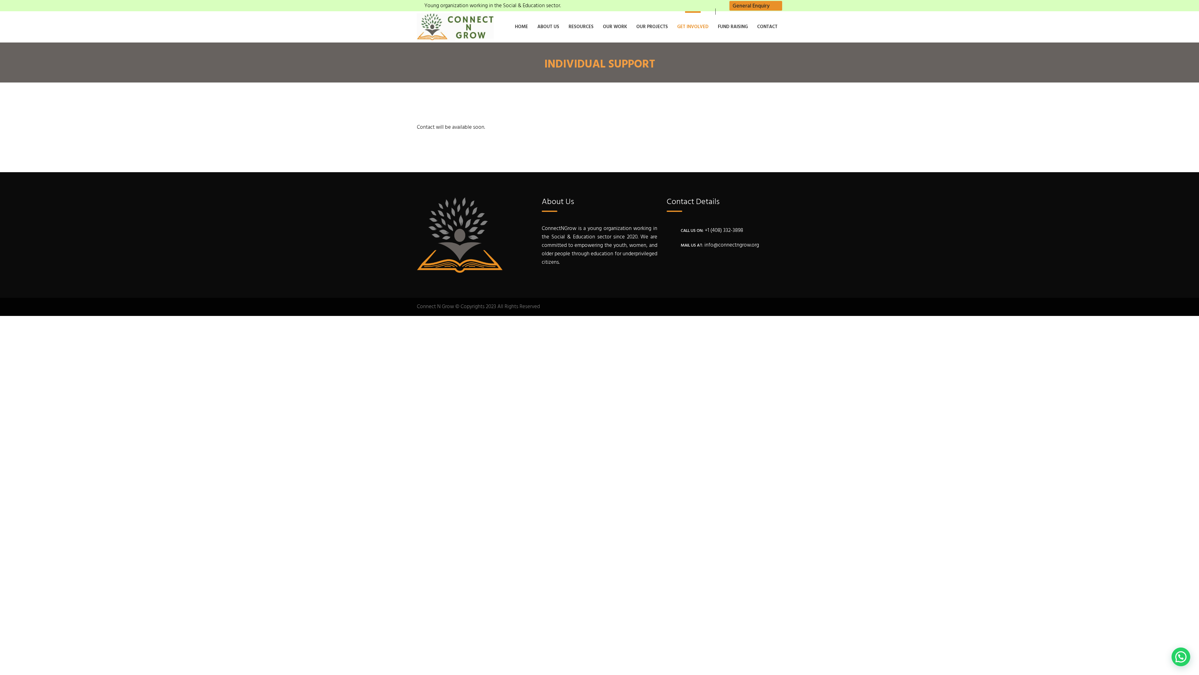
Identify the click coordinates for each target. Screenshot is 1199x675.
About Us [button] (548, 27)
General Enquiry (751, 6)
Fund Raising (733, 27)
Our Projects (652, 27)
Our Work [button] (615, 27)
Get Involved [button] (692, 27)
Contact (767, 27)
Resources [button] (581, 27)
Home (521, 27)
